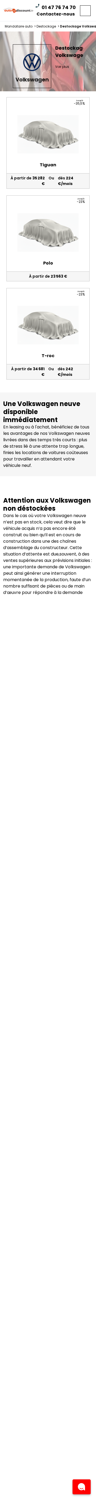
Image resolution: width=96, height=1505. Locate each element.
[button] (82, 1486)
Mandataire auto (21, 26)
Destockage (48, 26)
